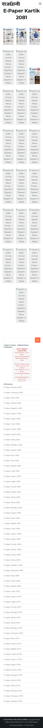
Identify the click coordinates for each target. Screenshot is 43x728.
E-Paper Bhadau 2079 (13, 628)
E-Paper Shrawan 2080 (13, 570)
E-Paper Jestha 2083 (12, 403)
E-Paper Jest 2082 (11, 461)
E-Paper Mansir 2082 (12, 429)
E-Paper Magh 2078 (12, 665)
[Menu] (40, 3)
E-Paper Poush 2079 (12, 607)
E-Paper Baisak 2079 (12, 649)
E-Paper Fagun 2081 (12, 476)
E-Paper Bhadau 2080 (13, 565)
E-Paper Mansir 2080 (12, 549)
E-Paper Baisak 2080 (12, 586)
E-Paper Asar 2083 (11, 398)
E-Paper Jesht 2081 (12, 518)
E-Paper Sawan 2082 (12, 450)
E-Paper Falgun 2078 (13, 659)
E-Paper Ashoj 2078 (12, 685)
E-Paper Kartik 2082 (12, 434)
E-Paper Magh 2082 (12, 419)
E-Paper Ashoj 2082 (12, 440)
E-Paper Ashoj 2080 (12, 560)
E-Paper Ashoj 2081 (12, 502)
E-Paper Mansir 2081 (12, 492)
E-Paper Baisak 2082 (12, 466)
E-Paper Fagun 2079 (12, 597)
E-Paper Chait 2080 (12, 529)
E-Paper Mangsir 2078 (13, 675)
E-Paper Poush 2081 (12, 487)
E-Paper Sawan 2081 (12, 513)
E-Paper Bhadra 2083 (13, 387)
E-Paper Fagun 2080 (12, 534)
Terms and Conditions (16, 725)
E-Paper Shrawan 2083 (13, 393)
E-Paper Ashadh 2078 (13, 701)
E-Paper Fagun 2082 (12, 413)
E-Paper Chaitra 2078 (13, 654)
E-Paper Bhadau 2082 (13, 445)
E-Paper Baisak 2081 (12, 523)
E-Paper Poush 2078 (12, 670)
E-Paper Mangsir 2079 (13, 612)
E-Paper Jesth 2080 (12, 581)
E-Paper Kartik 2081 (12, 497)
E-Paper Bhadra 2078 (13, 691)
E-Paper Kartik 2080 (12, 555)
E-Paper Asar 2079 (11, 638)
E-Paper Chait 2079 (12, 591)
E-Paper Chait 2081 (12, 471)
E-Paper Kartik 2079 (12, 617)
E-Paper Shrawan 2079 (13, 633)
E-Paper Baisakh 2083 (13, 408)
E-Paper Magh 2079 (12, 602)
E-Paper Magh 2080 (12, 539)
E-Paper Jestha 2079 (12, 644)
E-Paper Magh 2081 (12, 481)
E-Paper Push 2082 (12, 424)
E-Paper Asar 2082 (11, 455)
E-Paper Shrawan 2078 (13, 696)
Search (37, 340)
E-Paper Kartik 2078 (12, 680)
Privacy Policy (28, 725)
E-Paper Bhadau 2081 (13, 508)
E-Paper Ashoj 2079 (12, 623)
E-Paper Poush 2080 (12, 544)
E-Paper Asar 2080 (11, 576)
